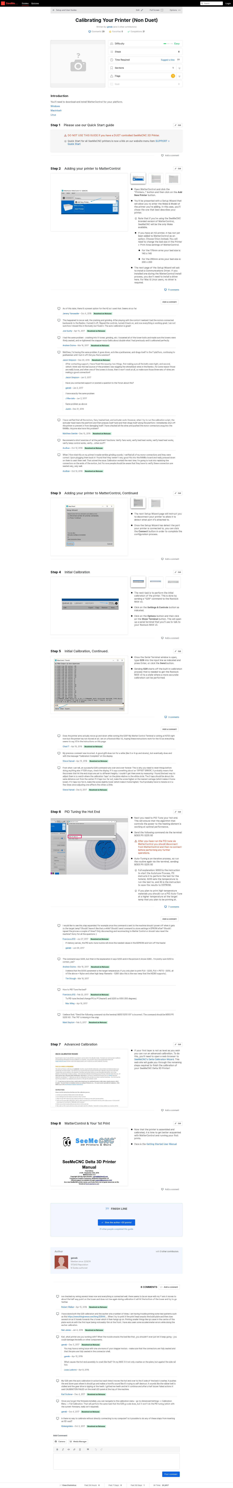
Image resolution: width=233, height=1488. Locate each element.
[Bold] (57, 1449)
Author (59, 1251)
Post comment (171, 1474)
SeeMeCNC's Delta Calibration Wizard (154, 1059)
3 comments (173, 717)
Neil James (66, 1330)
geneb (110, 27)
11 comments (173, 290)
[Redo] (101, 1449)
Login (228, 3)
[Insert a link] (74, 1449)
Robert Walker (67, 1307)
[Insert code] (68, 1449)
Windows (55, 106)
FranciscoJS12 (69, 939)
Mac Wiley (70, 1003)
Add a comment (172, 155)
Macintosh (56, 110)
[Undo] (96, 1449)
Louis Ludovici (70, 1370)
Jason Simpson (69, 360)
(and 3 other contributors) (125, 27)
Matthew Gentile (70, 433)
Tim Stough (71, 978)
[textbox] (116, 1461)
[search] (202, 3)
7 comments (173, 907)
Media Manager (80, 1441)
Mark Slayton (68, 1022)
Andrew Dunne (69, 345)
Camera (61, 1441)
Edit (179, 125)
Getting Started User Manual (161, 1144)
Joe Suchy (67, 331)
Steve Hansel (68, 761)
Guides (25, 3)
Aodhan (66, 448)
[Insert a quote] (88, 1449)
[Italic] (63, 1449)
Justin (68, 409)
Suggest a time (167, 60)
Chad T (66, 746)
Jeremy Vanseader (71, 313)
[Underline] (80, 1449)
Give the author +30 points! (118, 1222)
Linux (53, 114)
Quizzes (35, 3)
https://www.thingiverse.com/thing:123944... (87, 1316)
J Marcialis (70, 398)
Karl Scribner (67, 1394)
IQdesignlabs (67, 1426)
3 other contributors (169, 1251)
